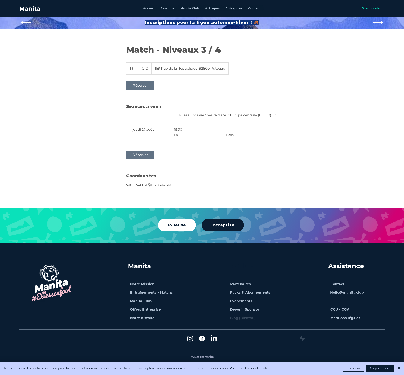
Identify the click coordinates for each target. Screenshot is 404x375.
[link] (140, 85)
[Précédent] (26, 22)
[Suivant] (378, 22)
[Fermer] (398, 368)
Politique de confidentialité (250, 368)
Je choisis (353, 368)
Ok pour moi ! (380, 368)
